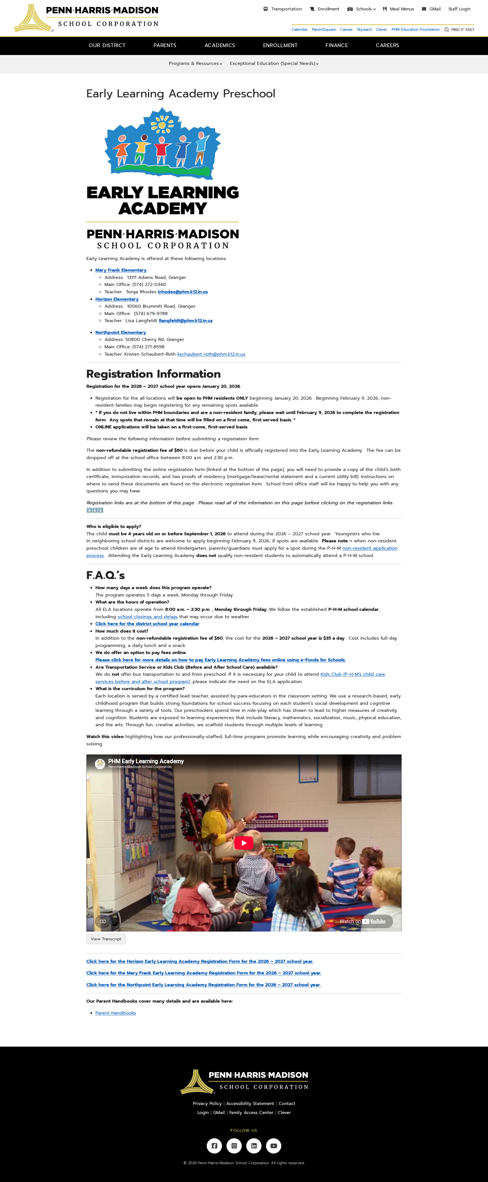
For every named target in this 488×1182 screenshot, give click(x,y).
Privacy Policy (207, 1103)
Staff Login (459, 9)
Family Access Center (251, 1112)
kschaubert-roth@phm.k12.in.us (211, 354)
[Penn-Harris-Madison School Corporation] (86, 17)
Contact (287, 1103)
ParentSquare (324, 29)
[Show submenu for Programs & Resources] (221, 64)
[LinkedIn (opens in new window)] (254, 1146)
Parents (165, 45)
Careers (387, 45)
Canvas (346, 29)
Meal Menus (401, 9)
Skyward (364, 29)
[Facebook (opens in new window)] (214, 1146)
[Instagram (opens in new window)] (234, 1146)
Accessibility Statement (250, 1103)
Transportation (286, 9)
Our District (107, 45)
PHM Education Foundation (416, 29)
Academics (219, 45)
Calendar (300, 29)
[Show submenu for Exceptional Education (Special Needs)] (317, 64)
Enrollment (327, 9)
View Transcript (106, 939)
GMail (434, 9)
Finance (337, 45)
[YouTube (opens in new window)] (273, 1146)
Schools (363, 9)
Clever (381, 29)
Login (203, 1112)
